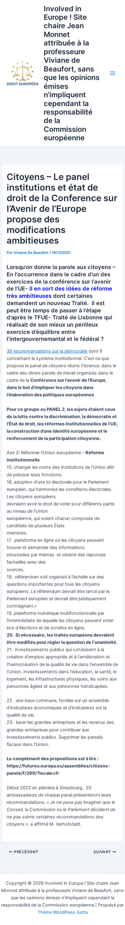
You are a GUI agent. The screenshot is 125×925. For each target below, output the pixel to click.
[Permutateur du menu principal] (112, 73)
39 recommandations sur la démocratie (47, 351)
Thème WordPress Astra (63, 912)
